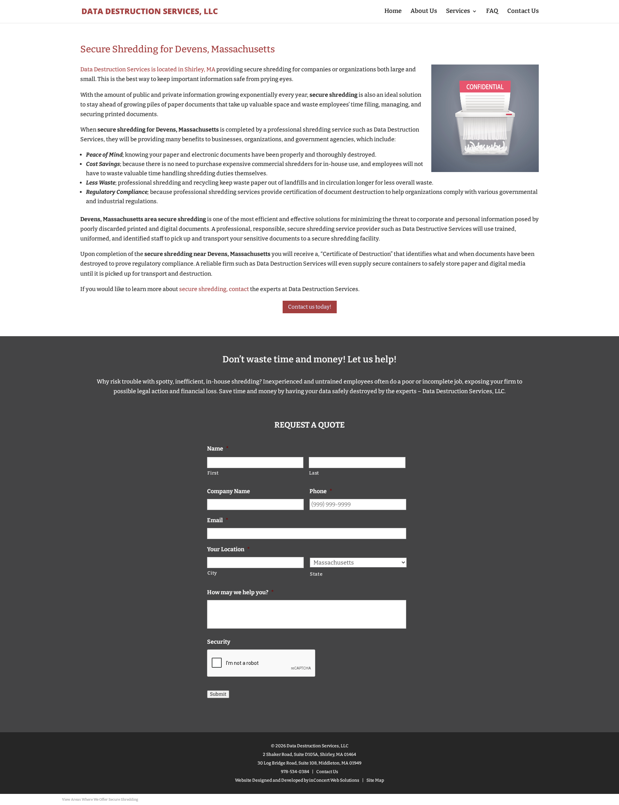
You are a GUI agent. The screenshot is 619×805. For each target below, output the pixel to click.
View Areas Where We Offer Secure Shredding (100, 799)
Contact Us (523, 12)
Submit (218, 694)
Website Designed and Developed (269, 780)
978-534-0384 (295, 771)
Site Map (375, 780)
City (212, 573)
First (213, 473)
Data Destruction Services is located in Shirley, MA (147, 69)
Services (458, 12)
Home (393, 12)
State (316, 574)
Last (314, 473)
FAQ (492, 12)
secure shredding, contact (213, 289)
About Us (424, 12)
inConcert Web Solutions (334, 780)
